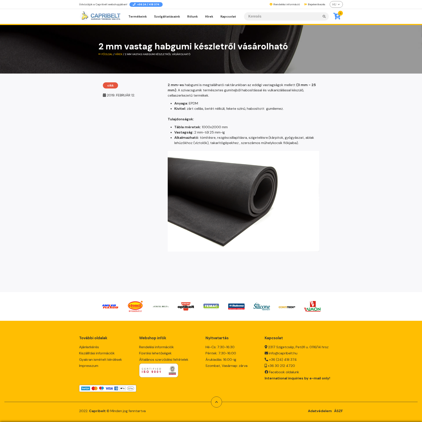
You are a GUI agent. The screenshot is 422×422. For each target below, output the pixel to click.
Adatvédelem (320, 411)
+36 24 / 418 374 (147, 4)
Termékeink (137, 16)
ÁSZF (338, 411)
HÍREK (118, 54)
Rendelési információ (286, 4)
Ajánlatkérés (89, 347)
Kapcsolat (228, 16)
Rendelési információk (156, 347)
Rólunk (192, 16)
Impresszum (88, 365)
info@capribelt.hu (283, 353)
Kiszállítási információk (97, 353)
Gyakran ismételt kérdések (100, 359)
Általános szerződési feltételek (163, 359)
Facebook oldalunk (284, 372)
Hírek (209, 16)
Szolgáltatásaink (167, 16)
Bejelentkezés (316, 4)
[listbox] (336, 4)
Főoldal (107, 54)
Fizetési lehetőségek (155, 353)
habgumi (191, 85)
